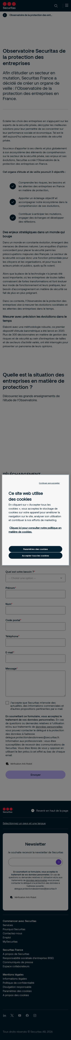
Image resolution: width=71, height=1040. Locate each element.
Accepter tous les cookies (35, 555)
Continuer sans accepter (49, 483)
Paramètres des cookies (35, 549)
